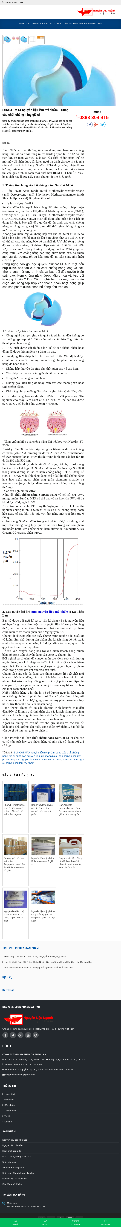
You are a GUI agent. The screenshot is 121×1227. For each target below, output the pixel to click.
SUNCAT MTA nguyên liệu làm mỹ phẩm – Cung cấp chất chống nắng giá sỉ (67, 23)
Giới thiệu (9, 1099)
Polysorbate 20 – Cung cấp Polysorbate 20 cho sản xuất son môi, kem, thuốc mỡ (70, 863)
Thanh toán (10, 1110)
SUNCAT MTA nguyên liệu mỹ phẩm (34, 752)
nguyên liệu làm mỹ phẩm (20, 763)
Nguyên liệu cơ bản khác (14, 1178)
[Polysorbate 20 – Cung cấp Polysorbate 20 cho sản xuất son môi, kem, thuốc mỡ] (71, 853)
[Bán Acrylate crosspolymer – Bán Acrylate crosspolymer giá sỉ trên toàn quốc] (71, 799)
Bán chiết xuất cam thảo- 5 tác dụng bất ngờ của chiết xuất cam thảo (38, 967)
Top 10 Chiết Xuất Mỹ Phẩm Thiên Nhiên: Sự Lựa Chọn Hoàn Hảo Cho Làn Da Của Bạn (48, 962)
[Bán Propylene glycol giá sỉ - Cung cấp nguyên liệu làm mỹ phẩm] (43, 796)
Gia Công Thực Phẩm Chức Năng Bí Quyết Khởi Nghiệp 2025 (35, 956)
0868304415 (10, 2)
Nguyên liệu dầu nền (12, 1145)
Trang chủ (24, 23)
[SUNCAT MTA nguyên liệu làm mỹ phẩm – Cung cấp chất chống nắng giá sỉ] (59, 95)
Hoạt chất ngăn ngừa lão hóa (17, 1156)
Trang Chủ (9, 1094)
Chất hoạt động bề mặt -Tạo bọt (18, 1173)
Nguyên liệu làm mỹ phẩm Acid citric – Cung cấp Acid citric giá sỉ (14, 916)
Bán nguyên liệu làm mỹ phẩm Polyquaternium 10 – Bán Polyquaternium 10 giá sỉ (14, 864)
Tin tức (7, 1116)
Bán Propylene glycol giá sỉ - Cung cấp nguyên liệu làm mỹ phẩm (42, 810)
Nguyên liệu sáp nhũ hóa (14, 1140)
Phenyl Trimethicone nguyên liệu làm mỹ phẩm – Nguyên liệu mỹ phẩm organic (14, 810)
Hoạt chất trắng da (11, 1151)
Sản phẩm (9, 1105)
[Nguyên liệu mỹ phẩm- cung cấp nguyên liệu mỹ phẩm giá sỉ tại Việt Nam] (43, 897)
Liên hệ (8, 1121)
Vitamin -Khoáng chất (13, 1167)
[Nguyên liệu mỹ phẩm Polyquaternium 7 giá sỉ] (43, 853)
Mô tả (6, 143)
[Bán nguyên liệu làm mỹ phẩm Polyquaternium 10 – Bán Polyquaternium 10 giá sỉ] (15, 848)
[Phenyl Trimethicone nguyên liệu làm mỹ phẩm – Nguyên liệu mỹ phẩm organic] (15, 792)
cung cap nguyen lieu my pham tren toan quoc (35, 759)
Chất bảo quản (9, 1162)
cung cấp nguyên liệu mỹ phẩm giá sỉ (36, 756)
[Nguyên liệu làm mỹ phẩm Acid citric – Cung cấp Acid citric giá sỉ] (15, 899)
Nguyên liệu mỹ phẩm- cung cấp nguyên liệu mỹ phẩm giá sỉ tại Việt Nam (43, 916)
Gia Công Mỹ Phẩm (12, 1184)
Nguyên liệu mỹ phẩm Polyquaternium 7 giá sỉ (42, 861)
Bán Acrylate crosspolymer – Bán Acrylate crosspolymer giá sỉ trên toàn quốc (70, 810)
